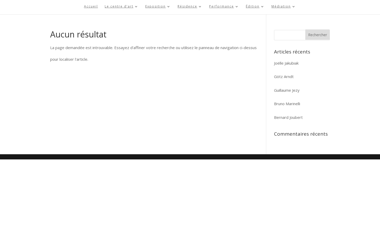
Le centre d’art (119, 7)
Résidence (187, 7)
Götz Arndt (284, 76)
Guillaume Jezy (287, 90)
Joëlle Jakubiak (286, 63)
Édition (253, 7)
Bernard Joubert (288, 117)
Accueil (91, 7)
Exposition (155, 7)
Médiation (281, 7)
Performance (221, 7)
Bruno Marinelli (287, 103)
